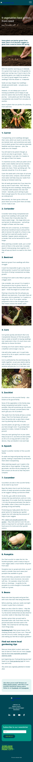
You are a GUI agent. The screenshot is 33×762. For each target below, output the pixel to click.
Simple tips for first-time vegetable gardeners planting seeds (16, 654)
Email (6, 729)
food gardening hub (16, 661)
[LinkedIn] (9, 715)
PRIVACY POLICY (16, 706)
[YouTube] (19, 715)
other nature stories (10, 684)
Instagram (25, 688)
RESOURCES (16, 709)
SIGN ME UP (9, 736)
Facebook (15, 688)
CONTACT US (16, 704)
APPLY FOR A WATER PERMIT (16, 708)
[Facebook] (24, 715)
